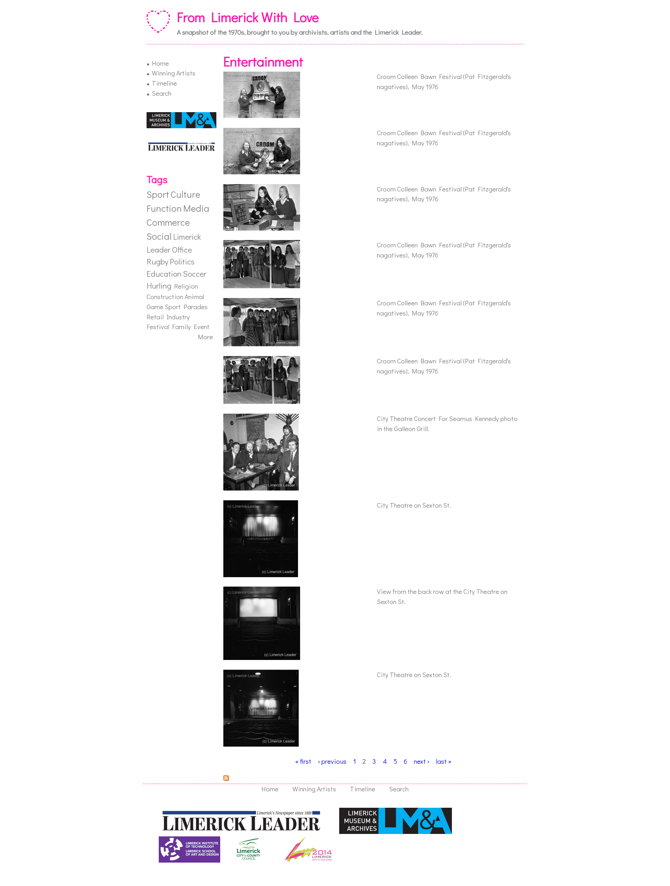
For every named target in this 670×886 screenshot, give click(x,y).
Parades (196, 306)
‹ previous (332, 761)
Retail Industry (168, 316)
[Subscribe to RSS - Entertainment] (226, 778)
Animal (194, 296)
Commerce (168, 222)
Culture (185, 194)
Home (160, 63)
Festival (158, 326)
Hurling (159, 285)
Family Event (190, 326)
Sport (158, 194)
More (205, 336)
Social (159, 236)
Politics (182, 261)
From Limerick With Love (248, 17)
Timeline (164, 83)
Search (161, 93)
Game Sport (164, 306)
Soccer (194, 273)
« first (303, 761)
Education (164, 273)
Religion (186, 286)
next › (421, 761)
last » (444, 761)
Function (164, 208)
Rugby (157, 261)
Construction (165, 296)
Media (196, 208)
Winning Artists (173, 72)
